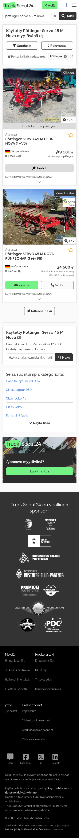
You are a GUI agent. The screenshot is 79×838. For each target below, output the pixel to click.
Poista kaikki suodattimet (28, 56)
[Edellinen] (6, 96)
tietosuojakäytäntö (16, 829)
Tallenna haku (41, 311)
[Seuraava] (72, 96)
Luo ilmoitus (39, 471)
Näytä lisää (41, 423)
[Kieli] (67, 5)
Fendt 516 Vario (17, 415)
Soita (59, 285)
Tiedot (41, 168)
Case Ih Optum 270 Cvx (23, 381)
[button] (74, 5)
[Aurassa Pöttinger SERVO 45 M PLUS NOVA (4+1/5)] (39, 96)
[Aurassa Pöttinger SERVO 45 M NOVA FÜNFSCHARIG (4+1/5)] (39, 217)
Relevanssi (58, 45)
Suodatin (23, 45)
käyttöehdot (40, 829)
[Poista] (55, 16)
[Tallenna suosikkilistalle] (71, 135)
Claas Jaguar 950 (19, 389)
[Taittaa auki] (39, 182)
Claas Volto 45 (16, 398)
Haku (69, 16)
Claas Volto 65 (16, 407)
